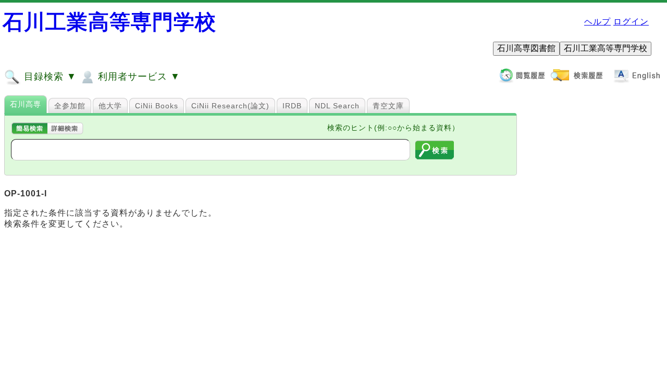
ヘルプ (597, 21)
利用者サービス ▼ (137, 76)
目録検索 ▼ (49, 76)
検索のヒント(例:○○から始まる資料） (393, 127)
